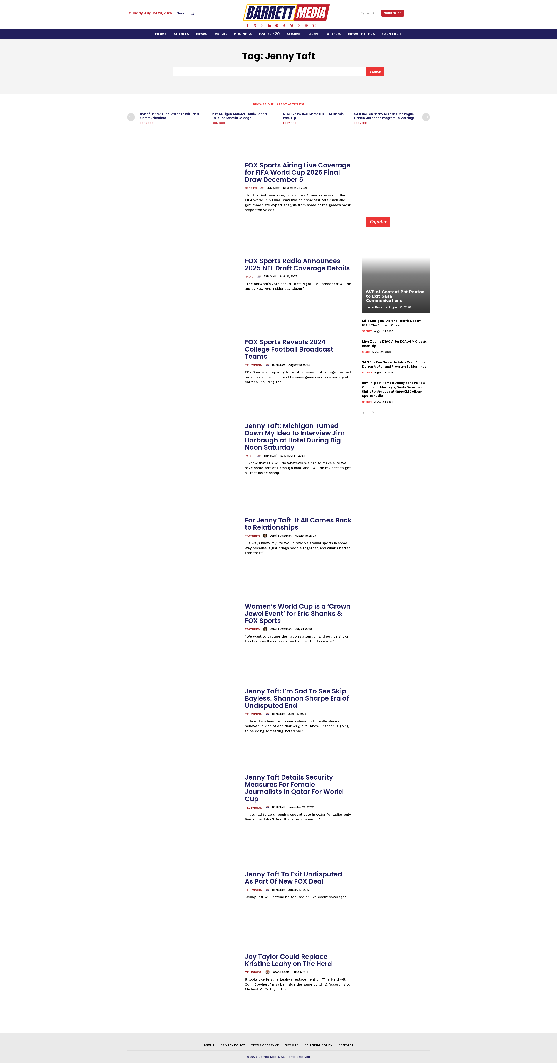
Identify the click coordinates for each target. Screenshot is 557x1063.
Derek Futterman (281, 535)
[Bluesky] (292, 26)
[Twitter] (255, 26)
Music (366, 351)
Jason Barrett (280, 972)
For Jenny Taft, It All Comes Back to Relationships (298, 524)
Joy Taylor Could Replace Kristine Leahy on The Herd (288, 960)
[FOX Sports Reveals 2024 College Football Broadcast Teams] (183, 361)
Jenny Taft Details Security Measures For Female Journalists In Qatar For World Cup (294, 788)
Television (253, 365)
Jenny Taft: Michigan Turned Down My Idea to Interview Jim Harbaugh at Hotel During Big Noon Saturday (295, 436)
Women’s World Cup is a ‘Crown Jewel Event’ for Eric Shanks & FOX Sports (298, 613)
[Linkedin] (270, 26)
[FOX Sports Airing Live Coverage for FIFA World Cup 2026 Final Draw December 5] (183, 187)
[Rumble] (307, 26)
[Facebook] (247, 26)
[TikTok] (284, 26)
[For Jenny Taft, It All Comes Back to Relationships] (183, 536)
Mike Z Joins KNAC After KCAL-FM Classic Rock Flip (313, 116)
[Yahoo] (314, 26)
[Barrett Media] (286, 12)
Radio (249, 276)
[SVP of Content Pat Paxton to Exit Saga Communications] (396, 267)
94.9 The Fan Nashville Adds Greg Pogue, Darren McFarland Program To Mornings (384, 116)
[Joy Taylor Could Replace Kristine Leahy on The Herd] (183, 972)
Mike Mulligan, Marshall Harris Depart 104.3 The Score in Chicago (239, 116)
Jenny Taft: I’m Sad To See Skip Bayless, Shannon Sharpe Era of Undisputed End (297, 698)
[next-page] (426, 117)
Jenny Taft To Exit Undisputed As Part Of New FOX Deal (293, 877)
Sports (251, 188)
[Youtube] (277, 26)
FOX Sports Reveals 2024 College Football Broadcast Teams (289, 349)
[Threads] (299, 26)
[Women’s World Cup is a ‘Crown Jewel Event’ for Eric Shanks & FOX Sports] (183, 623)
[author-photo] (263, 188)
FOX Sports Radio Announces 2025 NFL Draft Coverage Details (297, 264)
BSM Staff (273, 187)
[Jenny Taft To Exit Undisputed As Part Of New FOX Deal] (183, 885)
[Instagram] (262, 26)
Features (252, 536)
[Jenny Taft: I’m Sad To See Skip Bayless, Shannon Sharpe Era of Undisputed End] (183, 710)
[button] (186, 13)
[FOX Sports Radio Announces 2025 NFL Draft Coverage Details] (183, 274)
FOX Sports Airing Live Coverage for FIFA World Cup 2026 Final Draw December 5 (297, 172)
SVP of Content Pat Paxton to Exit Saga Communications (169, 116)
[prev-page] (131, 117)
